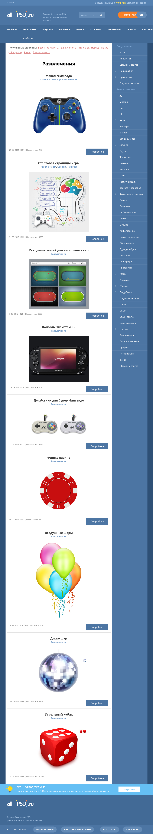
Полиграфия (126, 70)
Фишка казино (58, 458)
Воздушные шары (59, 533)
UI (121, 114)
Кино (122, 175)
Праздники (126, 76)
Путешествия (127, 353)
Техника (72, 166)
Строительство (128, 322)
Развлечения (70, 79)
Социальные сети (129, 83)
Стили (123, 310)
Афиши (131, 29)
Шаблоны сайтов (129, 64)
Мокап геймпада (59, 76)
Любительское (128, 212)
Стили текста (127, 316)
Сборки (61, 166)
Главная (10, 2)
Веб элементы (127, 138)
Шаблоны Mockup (50, 79)
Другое (123, 150)
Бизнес (123, 132)
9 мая (27, 52)
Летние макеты (41, 52)
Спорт (123, 304)
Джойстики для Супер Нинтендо (59, 400)
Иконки (124, 163)
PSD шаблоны (45, 829)
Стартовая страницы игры (58, 163)
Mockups (95, 29)
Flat (121, 107)
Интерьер (125, 169)
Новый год (125, 58)
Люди (123, 218)
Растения (125, 279)
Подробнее (97, 151)
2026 (122, 52)
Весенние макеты (48, 47)
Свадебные (126, 292)
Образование (127, 243)
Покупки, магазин (129, 341)
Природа (124, 347)
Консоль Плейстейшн (58, 327)
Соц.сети (47, 29)
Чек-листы (132, 829)
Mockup (124, 101)
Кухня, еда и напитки (131, 193)
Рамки (80, 29)
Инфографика (127, 230)
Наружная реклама (130, 236)
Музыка (124, 224)
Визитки (64, 29)
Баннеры (124, 126)
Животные (125, 157)
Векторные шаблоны (77, 829)
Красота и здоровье (130, 187)
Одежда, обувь (128, 249)
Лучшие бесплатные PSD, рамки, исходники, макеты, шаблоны (55, 17)
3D (121, 95)
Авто (122, 120)
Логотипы (114, 29)
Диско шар (58, 638)
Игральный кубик (59, 714)
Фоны (123, 359)
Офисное (125, 255)
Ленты (123, 200)
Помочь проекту (131, 14)
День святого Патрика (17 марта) (80, 47)
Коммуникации (128, 181)
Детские (124, 144)
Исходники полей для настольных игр (59, 250)
